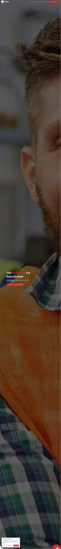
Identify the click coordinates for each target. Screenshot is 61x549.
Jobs (37, 1)
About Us (33, 1)
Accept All (16, 545)
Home (30, 1)
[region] (11, 542)
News (49, 1)
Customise (5, 545)
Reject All (10, 545)
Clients (40, 1)
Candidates (45, 1)
